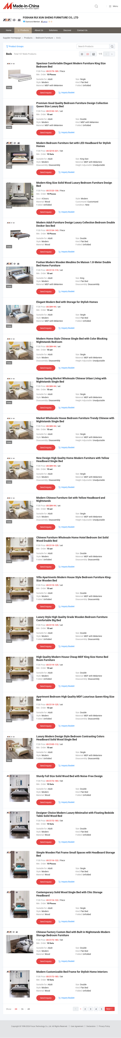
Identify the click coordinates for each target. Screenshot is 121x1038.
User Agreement (77, 1026)
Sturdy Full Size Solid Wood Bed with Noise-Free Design (69, 776)
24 (16, 1009)
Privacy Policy (104, 1026)
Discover (67, 30)
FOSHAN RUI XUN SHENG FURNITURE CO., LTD (50, 17)
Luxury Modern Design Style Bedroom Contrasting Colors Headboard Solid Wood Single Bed (70, 738)
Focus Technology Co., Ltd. (41, 1026)
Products (24, 30)
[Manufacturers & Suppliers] (21, 5)
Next (108, 1008)
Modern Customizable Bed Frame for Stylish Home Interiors (72, 971)
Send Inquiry (45, 92)
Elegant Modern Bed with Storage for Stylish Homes (67, 301)
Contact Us (82, 30)
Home (8, 30)
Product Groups (15, 46)
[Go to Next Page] (112, 54)
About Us (39, 30)
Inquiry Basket (68, 92)
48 (28, 1009)
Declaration (91, 1026)
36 (22, 1009)
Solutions (53, 30)
